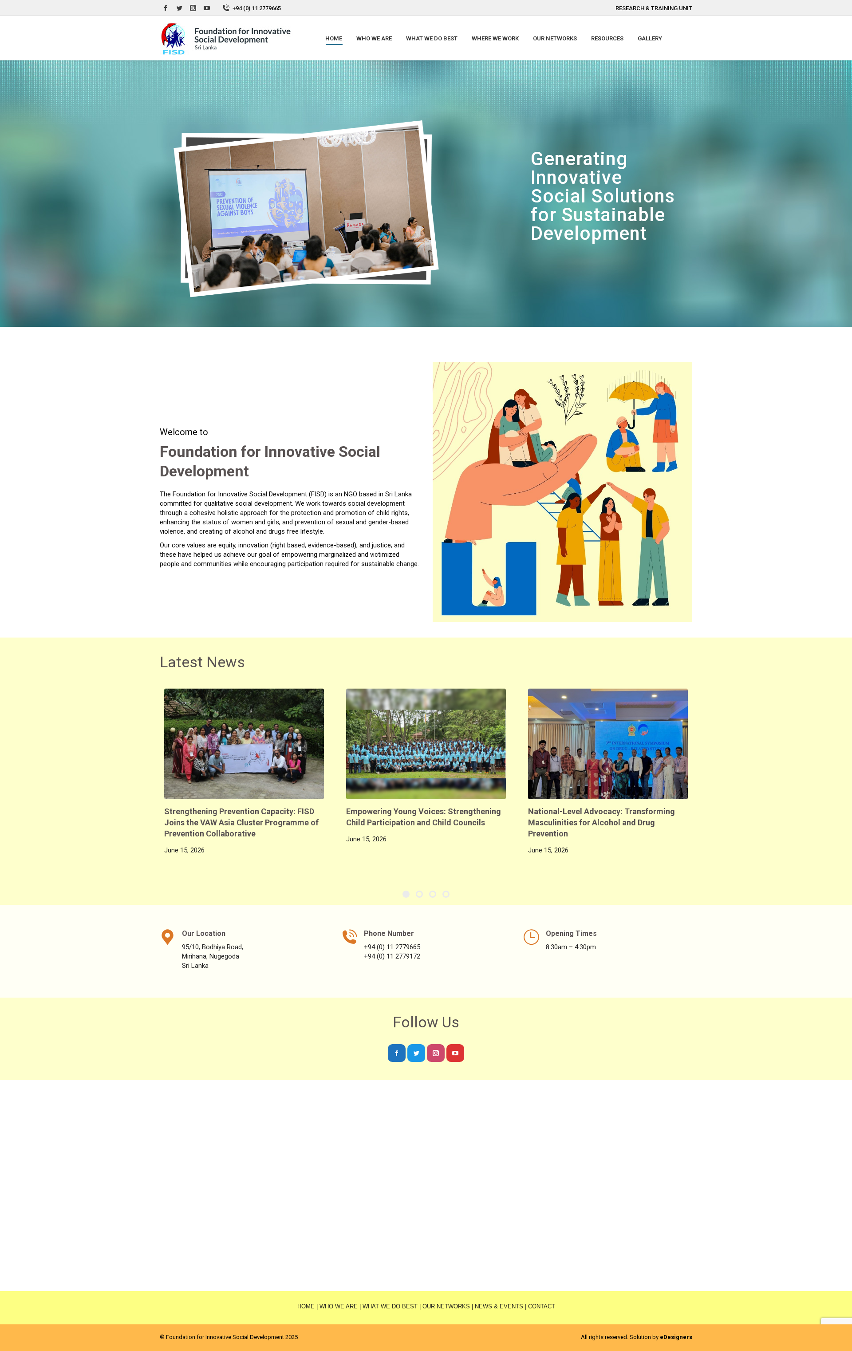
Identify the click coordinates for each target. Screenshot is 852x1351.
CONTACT (541, 1306)
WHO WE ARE (339, 1306)
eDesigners (676, 1337)
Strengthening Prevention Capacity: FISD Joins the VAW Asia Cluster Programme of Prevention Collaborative (241, 822)
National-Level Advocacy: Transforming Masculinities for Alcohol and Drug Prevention (601, 822)
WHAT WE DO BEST (390, 1306)
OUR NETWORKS (446, 1306)
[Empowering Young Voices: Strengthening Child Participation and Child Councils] (426, 744)
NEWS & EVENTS (499, 1306)
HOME (306, 1306)
